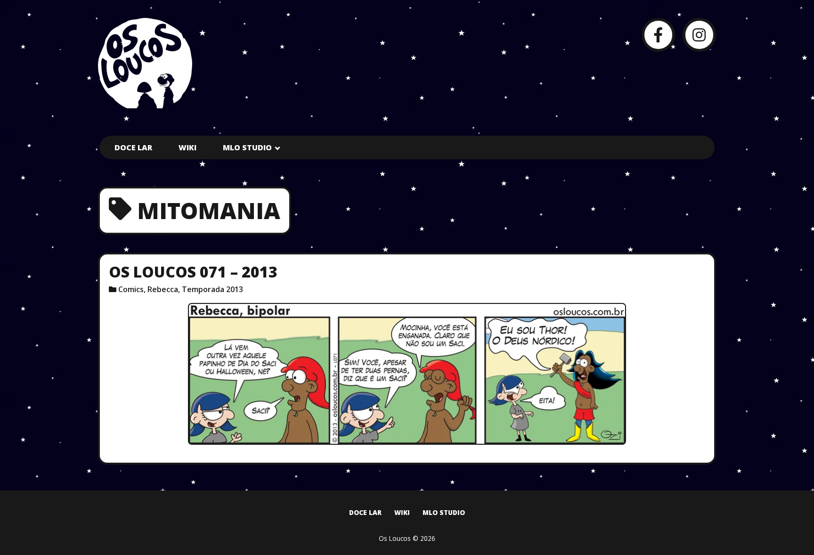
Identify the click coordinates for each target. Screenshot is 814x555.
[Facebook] (658, 34)
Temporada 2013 (212, 289)
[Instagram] (699, 34)
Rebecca (162, 289)
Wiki (187, 147)
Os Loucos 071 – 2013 (193, 271)
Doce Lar (133, 147)
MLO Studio (247, 147)
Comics (131, 289)
